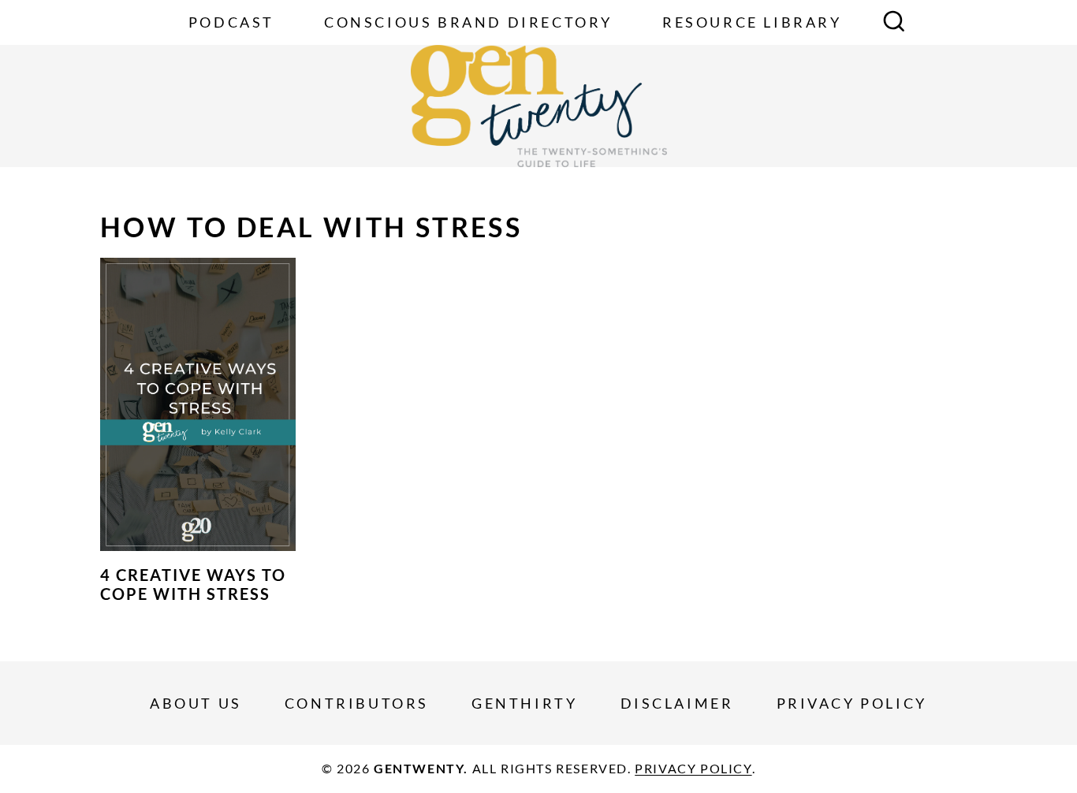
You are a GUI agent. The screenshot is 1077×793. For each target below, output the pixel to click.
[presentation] (198, 404)
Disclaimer (677, 703)
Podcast (231, 22)
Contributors (357, 703)
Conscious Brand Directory (468, 22)
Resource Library (752, 22)
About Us (196, 703)
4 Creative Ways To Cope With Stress (193, 584)
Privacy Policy (852, 703)
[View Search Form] (894, 23)
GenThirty (524, 703)
